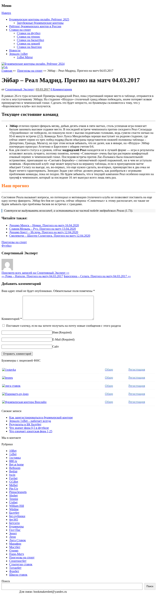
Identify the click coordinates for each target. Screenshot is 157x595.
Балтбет (14, 512)
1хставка (15, 457)
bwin (12, 474)
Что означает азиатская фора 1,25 (30, 431)
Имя (55, 332)
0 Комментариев (61, 89)
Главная (7, 70)
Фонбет (14, 571)
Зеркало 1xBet (18, 53)
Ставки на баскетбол (30, 40)
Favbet (13, 478)
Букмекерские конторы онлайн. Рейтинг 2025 (39, 19)
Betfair (13, 471)
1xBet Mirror (25, 57)
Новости (14, 50)
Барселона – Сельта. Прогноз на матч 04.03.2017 (97, 276)
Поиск (6, 581)
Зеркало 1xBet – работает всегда (30, 421)
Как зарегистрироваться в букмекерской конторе (41, 417)
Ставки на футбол (28, 33)
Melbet (13, 485)
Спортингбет (17, 560)
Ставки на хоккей (28, 43)
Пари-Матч (16, 554)
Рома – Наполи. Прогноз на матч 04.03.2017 (32, 276)
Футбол (6, 245)
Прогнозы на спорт (30, 70)
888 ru (13, 461)
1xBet (12, 454)
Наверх (6, 13)
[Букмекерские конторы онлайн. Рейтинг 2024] (33, 63)
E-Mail (56, 339)
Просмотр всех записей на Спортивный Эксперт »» (35, 272)
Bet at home (16, 464)
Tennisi (13, 499)
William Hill (16, 505)
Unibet (13, 502)
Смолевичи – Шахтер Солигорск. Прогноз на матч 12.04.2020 (49, 235)
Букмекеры (16, 526)
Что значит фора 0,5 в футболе (29, 427)
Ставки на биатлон (29, 47)
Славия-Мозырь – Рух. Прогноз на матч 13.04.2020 (42, 228)
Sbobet (13, 495)
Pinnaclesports (18, 492)
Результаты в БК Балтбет (25, 424)
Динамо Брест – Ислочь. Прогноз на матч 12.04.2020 (43, 232)
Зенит (13, 533)
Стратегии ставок (20, 564)
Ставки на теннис (28, 36)
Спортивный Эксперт (19, 89)
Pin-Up (13, 488)
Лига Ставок (17, 540)
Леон (12, 536)
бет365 (13, 519)
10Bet (12, 450)
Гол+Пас (14, 530)
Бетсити (14, 523)
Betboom (14, 468)
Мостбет (14, 547)
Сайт (55, 346)
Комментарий (12, 318)
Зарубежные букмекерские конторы (40, 22)
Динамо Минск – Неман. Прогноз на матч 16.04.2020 (44, 225)
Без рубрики (17, 516)
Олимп (13, 550)
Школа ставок (18, 574)
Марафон (15, 543)
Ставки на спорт (20, 29)
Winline (14, 509)
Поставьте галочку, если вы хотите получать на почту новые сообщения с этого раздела (63, 325)
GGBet (13, 481)
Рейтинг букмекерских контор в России (35, 26)
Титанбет (15, 567)
